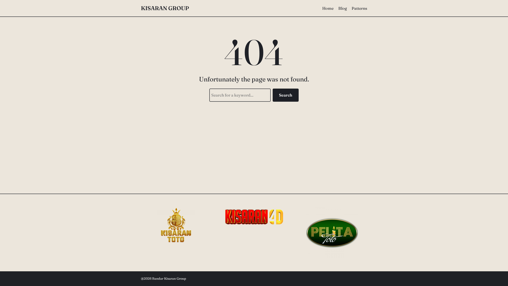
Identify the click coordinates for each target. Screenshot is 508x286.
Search (285, 95)
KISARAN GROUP (165, 8)
